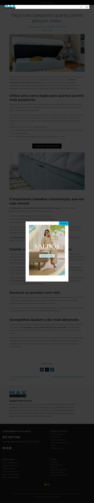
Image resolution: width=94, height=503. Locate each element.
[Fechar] (63, 223)
